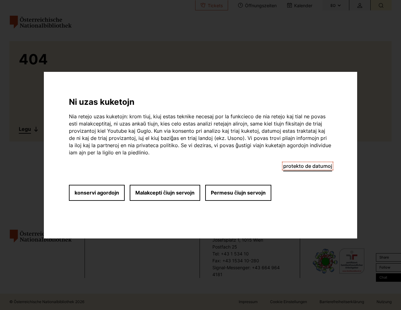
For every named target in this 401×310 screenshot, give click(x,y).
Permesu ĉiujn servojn (238, 193)
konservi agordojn (97, 193)
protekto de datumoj (307, 166)
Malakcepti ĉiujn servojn (165, 193)
